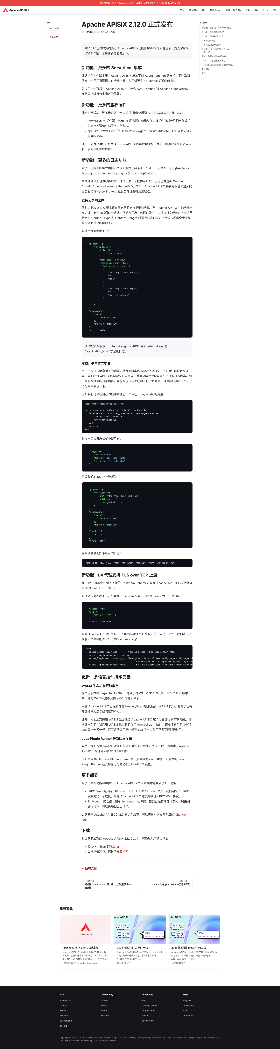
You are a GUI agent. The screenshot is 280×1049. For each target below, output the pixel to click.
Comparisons (148, 1010)
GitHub (265, 10)
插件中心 (237, 10)
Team (185, 1010)
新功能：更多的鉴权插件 (213, 32)
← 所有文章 (52, 37)
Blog (144, 1000)
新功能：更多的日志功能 (213, 36)
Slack (103, 1005)
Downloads (188, 1005)
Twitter (104, 1010)
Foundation (65, 1000)
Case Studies (148, 1020)
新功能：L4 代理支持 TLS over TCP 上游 (216, 50)
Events (63, 1010)
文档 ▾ (183, 10)
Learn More (174, 3)
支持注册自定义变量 (212, 45)
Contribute (188, 1015)
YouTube (105, 1015)
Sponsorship (66, 1020)
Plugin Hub (188, 1000)
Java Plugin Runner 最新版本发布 (218, 65)
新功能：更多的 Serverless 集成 (216, 27)
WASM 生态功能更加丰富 (214, 61)
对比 (204, 10)
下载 (248, 10)
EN (274, 10)
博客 (227, 10)
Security (64, 1015)
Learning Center (149, 1005)
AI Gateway (216, 10)
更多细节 (206, 69)
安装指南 (122, 851)
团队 (256, 10)
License (63, 1005)
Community (54, 28)
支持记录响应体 (210, 40)
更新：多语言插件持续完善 (214, 56)
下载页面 (114, 846)
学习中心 (193, 10)
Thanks (63, 1026)
